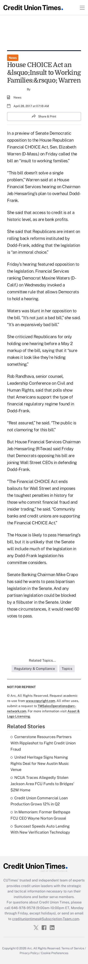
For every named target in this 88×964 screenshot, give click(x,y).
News (13, 57)
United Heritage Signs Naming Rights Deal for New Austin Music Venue (39, 763)
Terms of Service (72, 948)
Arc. (30, 948)
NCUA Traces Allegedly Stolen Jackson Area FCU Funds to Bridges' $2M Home (42, 783)
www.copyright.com (40, 701)
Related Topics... (42, 660)
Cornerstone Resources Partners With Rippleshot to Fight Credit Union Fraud (43, 743)
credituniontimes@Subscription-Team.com (45, 919)
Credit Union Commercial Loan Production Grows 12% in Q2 (39, 801)
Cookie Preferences (54, 953)
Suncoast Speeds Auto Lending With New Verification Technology (40, 829)
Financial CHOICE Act (27, 147)
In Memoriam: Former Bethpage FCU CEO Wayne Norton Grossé (40, 815)
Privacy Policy (29, 953)
